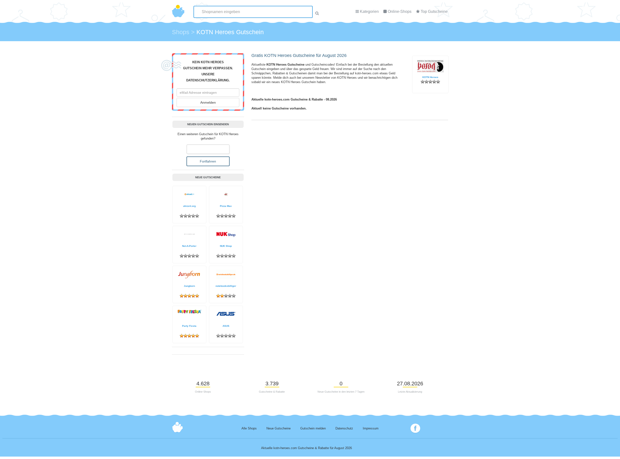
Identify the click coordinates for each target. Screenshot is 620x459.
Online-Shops (399, 11)
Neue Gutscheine (278, 428)
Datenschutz (344, 428)
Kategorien (369, 11)
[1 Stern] (423, 82)
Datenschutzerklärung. (208, 80)
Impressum (371, 428)
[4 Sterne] (434, 82)
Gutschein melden (313, 428)
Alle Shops (249, 428)
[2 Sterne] (426, 82)
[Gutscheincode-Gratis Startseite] (178, 8)
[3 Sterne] (430, 82)
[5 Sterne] (438, 82)
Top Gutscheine (434, 11)
